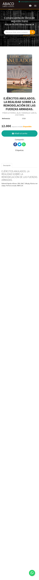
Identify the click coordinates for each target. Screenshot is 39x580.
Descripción (6, 165)
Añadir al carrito (20, 133)
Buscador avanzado (29, 35)
